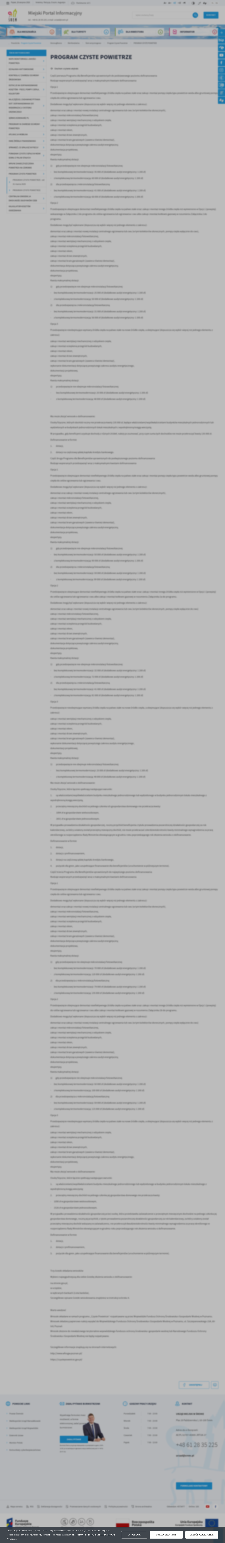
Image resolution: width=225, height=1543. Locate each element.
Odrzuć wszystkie (166, 1534)
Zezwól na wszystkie (202, 1534)
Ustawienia (134, 1534)
